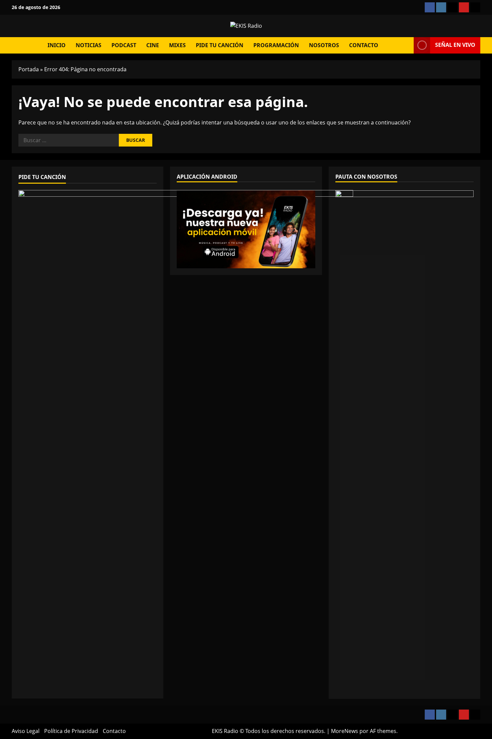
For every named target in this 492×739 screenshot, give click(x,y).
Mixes (177, 45)
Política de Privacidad (71, 731)
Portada (28, 69)
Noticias (88, 45)
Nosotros (324, 45)
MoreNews (344, 731)
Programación (276, 45)
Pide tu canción (219, 45)
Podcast (123, 45)
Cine (152, 45)
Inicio (57, 45)
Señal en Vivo (455, 45)
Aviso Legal (25, 731)
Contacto (363, 45)
